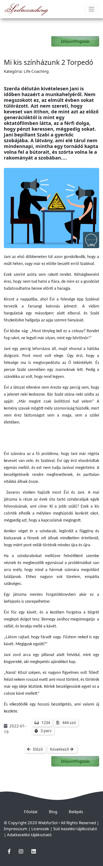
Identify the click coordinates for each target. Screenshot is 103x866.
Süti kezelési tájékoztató (75, 828)
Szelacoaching (26, 9)
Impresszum (15, 828)
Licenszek (40, 828)
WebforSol (48, 822)
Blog (55, 811)
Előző (38, 749)
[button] (9, 851)
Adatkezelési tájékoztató (29, 834)
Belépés (78, 811)
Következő (60, 749)
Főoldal (32, 811)
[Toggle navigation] (91, 9)
